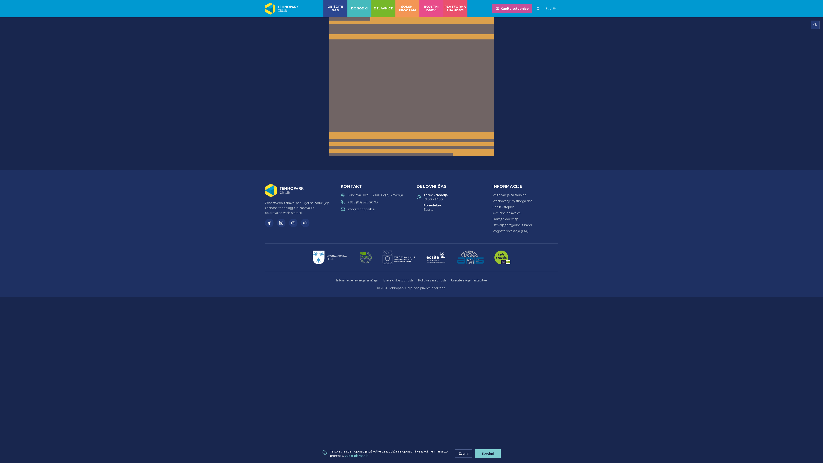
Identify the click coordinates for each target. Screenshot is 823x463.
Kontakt (351, 186)
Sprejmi (488, 453)
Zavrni (464, 453)
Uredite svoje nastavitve (469, 280)
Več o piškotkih (356, 456)
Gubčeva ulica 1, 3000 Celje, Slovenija (375, 195)
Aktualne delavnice (507, 213)
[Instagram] (281, 223)
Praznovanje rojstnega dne (513, 201)
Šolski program (407, 8)
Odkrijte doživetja (505, 219)
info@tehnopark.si (361, 209)
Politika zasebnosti (432, 280)
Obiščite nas (335, 8)
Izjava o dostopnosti (398, 280)
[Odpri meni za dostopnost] (815, 25)
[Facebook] (269, 223)
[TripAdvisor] (305, 223)
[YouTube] (293, 223)
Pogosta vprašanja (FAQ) (511, 231)
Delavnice (383, 8)
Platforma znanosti (455, 8)
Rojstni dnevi (431, 8)
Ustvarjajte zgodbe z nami (512, 225)
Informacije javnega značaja (357, 280)
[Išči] (538, 8)
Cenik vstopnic (503, 207)
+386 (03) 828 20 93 (363, 202)
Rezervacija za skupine (509, 195)
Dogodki (359, 8)
